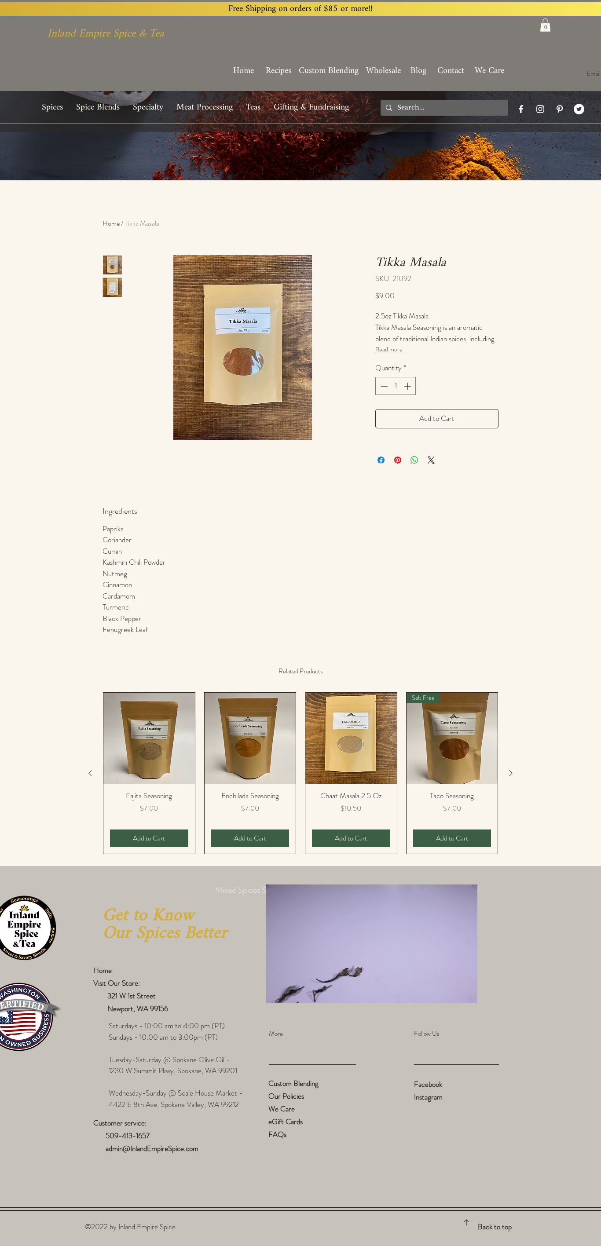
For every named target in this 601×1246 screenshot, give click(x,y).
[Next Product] (511, 773)
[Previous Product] (90, 773)
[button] (545, 25)
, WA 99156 (150, 1008)
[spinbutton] (396, 386)
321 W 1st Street (129, 995)
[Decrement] (383, 386)
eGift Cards (285, 1121)
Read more (389, 349)
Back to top (495, 1226)
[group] (300, 773)
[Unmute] (292, 991)
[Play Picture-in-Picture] (450, 991)
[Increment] (408, 386)
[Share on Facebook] (381, 460)
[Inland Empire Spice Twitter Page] (579, 109)
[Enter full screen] (465, 991)
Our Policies (286, 1096)
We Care (281, 1108)
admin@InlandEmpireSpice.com (152, 1148)
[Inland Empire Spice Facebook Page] (521, 109)
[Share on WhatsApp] (414, 460)
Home (111, 223)
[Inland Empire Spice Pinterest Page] (559, 109)
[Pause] (277, 991)
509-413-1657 (128, 1135)
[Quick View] (149, 738)
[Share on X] (431, 460)
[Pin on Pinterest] (397, 460)
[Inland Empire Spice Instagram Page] (540, 109)
